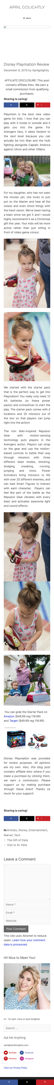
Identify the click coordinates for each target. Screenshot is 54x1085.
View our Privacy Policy (15, 1068)
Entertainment (38, 830)
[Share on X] (27, 104)
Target (13, 720)
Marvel (8, 835)
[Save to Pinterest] (45, 1082)
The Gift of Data (17, 840)
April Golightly (27, 7)
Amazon (9, 716)
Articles (12, 830)
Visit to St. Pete (17, 845)
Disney (22, 830)
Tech (17, 835)
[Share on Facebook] (11, 104)
